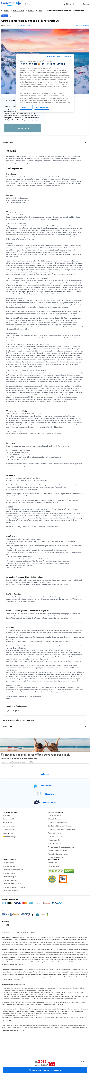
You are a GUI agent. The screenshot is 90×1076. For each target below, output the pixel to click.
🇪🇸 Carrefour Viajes (9, 837)
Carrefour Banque (9, 873)
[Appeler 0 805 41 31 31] (67, 871)
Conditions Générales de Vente (58, 822)
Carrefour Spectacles (10, 866)
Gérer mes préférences (56, 857)
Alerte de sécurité (54, 843)
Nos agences (52, 862)
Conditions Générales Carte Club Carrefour (62, 829)
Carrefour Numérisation (11, 891)
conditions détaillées (13, 979)
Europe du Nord (18, 11)
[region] (45, 83)
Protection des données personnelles (61, 847)
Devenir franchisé (9, 819)
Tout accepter (41, 107)
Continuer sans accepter (57, 57)
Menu (29, 4)
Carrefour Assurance (10, 880)
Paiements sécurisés (55, 833)
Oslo (40, 11)
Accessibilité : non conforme (58, 854)
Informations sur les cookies (57, 850)
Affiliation (6, 815)
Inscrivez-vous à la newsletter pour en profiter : (18, 762)
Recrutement (7, 822)
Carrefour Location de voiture (13, 870)
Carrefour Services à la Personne (14, 887)
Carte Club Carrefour (55, 836)
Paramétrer (26, 107)
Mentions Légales (54, 840)
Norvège (31, 11)
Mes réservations (54, 866)
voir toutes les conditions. (27, 932)
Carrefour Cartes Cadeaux (12, 884)
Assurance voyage (9, 829)
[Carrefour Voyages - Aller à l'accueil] (11, 3)
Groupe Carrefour (9, 862)
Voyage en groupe (9, 826)
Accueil (6, 11)
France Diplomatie (54, 815)
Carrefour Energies (9, 877)
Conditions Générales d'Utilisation (60, 826)
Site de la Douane (54, 819)
